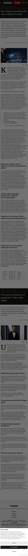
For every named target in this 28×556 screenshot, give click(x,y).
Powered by (23, 554)
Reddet (14, 543)
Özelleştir (14, 551)
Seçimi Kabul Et (14, 547)
